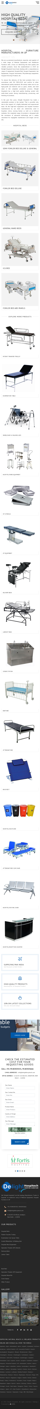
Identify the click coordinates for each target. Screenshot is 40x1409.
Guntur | (18, 1360)
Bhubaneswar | (24, 1352)
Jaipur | (8, 1366)
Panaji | (2, 1380)
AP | (17, 1349)
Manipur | (11, 1375)
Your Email (8, 1099)
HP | (18, 1363)
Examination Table (9, 396)
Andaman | (3, 1349)
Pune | (25, 1380)
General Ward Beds (12, 228)
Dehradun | (3, 1357)
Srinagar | (3, 1386)
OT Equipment (7, 553)
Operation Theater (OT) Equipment (11, 1272)
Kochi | (30, 1369)
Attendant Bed (8, 750)
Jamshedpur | (25, 1366)
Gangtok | (31, 1357)
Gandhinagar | (24, 1357)
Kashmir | (20, 1369)
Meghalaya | (22, 1375)
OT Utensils (7, 514)
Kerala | (25, 1369)
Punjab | (29, 1380)
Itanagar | (3, 1366)
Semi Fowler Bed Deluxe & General (20, 148)
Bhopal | (17, 1352)
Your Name (8, 1085)
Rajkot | (9, 1383)
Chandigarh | (3, 1355)
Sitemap (35, 1402)
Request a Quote (20, 1142)
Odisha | (34, 1377)
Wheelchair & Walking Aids (12, 435)
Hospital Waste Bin (9, 829)
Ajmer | (20, 1346)
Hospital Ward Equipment (11, 474)
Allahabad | (30, 1346)
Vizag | (21, 1392)
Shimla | (29, 1383)
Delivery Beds (7, 592)
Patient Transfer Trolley (11, 356)
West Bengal (30, 1392)
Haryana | (3, 1363)
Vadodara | (3, 1392)
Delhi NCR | (10, 1357)
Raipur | (34, 1380)
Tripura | (35, 1386)
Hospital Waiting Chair (11, 907)
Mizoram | (29, 1375)
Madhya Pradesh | (23, 1372)
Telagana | (21, 1386)
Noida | (30, 1377)
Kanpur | (8, 1369)
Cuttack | (31, 1355)
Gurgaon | (24, 1360)
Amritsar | (37, 1346)
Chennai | (10, 1355)
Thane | (26, 1386)
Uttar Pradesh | (17, 1389)
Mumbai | (2, 1377)
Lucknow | (8, 1372)
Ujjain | (8, 1389)
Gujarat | (13, 1360)
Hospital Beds (5, 1231)
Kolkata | (2, 1372)
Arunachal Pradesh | (24, 1349)
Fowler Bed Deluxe (12, 188)
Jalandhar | (13, 1366)
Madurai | (30, 1372)
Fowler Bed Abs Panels (14, 308)
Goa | (8, 1360)
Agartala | (3, 1346)
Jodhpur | (2, 1369)
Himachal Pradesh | (11, 1363)
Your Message (9, 1121)
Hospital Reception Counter (12, 947)
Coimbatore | (25, 1355)
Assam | (33, 1349)
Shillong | (24, 1383)
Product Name (9, 1107)
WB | (25, 1392)
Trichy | (31, 1386)
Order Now (20, 1035)
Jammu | (19, 1366)
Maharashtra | (4, 1375)
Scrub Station (8, 671)
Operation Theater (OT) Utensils (10, 1248)
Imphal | (29, 1363)
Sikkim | (34, 1383)
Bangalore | (11, 1352)
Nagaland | (14, 1377)
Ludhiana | (14, 1372)
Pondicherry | (13, 1380)
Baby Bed (6, 711)
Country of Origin (10, 1114)
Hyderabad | (23, 1363)
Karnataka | (14, 1369)
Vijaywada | (16, 1392)
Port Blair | (20, 1380)
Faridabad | (16, 1357)
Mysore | (8, 1377)
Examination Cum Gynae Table (10, 1238)
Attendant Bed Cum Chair (11, 868)
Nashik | (25, 1377)
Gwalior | (35, 1360)
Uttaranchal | (33, 1389)
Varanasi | (9, 1392)
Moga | (34, 1375)
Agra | (7, 1346)
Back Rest (6, 789)
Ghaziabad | (3, 1360)
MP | (37, 1375)
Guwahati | (30, 1360)
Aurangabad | (4, 1352)
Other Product (5, 1282)
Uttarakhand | (25, 1389)
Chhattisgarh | (17, 1355)
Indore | (34, 1363)
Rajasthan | (3, 1383)
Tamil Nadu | (13, 1386)
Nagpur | (19, 1377)
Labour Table (7, 632)
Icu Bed (6, 268)
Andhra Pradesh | (11, 1349)
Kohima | (34, 1369)
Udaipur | (2, 1389)
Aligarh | (24, 1346)
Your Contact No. (10, 1092)
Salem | (19, 1383)
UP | (11, 1389)
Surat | (8, 1386)
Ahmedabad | (13, 1346)
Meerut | (16, 1375)
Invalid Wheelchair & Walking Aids (11, 1241)
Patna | (7, 1380)
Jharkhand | (33, 1366)
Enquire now (11, 34)
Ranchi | (14, 1383)
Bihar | (30, 1352)
